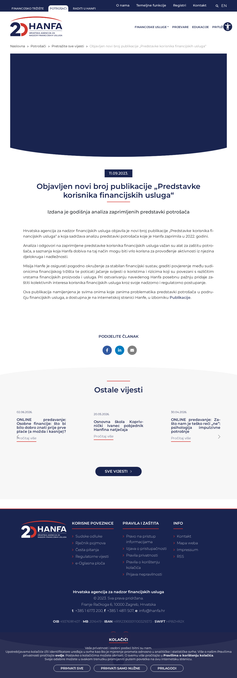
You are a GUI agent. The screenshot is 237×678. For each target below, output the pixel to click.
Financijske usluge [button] (151, 27)
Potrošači (58, 8)
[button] (18, 436)
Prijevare (180, 27)
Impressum (187, 549)
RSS (180, 556)
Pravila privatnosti (142, 555)
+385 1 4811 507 (120, 610)
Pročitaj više (103, 436)
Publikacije (180, 297)
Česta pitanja (87, 549)
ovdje (59, 655)
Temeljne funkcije (151, 5)
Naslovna (17, 46)
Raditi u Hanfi (84, 8)
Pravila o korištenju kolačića (143, 565)
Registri (179, 5)
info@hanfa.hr (152, 610)
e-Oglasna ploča (90, 563)
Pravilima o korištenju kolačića (188, 655)
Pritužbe (219, 27)
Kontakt (199, 5)
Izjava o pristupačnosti (146, 548)
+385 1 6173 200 (89, 610)
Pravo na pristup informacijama (141, 539)
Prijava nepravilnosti (144, 574)
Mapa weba (187, 543)
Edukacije (200, 27)
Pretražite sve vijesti (68, 46)
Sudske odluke (88, 536)
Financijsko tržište (28, 8)
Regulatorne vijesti (92, 556)
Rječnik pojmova (90, 543)
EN (224, 5)
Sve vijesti (116, 471)
